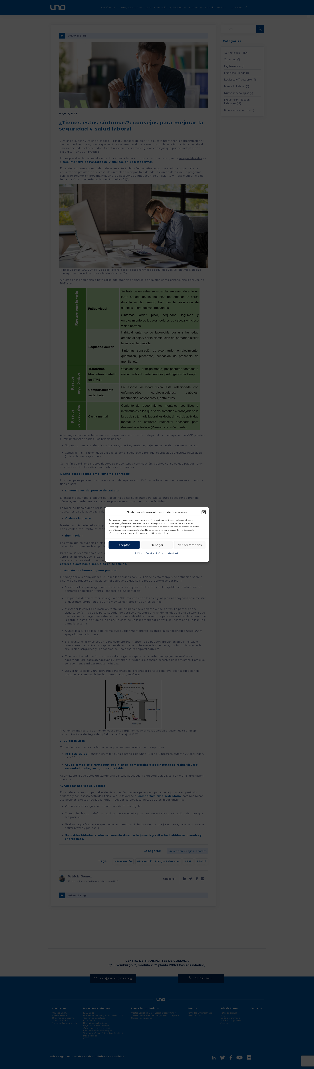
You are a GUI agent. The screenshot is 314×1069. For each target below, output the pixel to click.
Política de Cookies (144, 553)
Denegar (157, 545)
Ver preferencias (190, 545)
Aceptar (124, 545)
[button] (204, 512)
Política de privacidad (167, 553)
